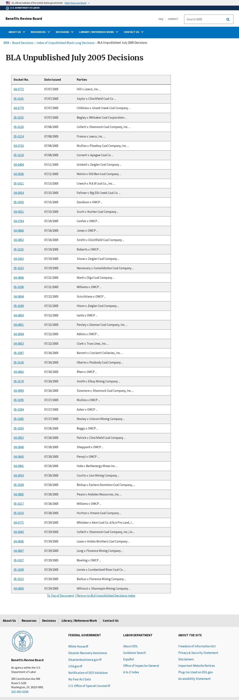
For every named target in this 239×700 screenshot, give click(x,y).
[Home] (22, 641)
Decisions (49, 621)
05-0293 (19, 428)
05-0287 (19, 353)
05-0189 (19, 306)
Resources (29, 621)
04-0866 (19, 230)
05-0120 (19, 127)
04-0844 (19, 296)
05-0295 (19, 400)
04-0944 (19, 334)
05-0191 (19, 99)
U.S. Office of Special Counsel (87, 686)
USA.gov (74, 666)
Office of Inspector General (141, 666)
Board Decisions (22, 43)
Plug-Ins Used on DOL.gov (195, 672)
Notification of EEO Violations (88, 673)
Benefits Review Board (24, 18)
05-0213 (19, 579)
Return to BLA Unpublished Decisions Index (106, 596)
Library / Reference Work (79, 621)
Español (128, 659)
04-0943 (19, 532)
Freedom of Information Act (197, 646)
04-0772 (19, 89)
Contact (173, 19)
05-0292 (19, 202)
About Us (9, 621)
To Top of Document (60, 596)
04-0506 (19, 174)
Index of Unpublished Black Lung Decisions (65, 43)
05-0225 (19, 249)
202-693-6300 (19, 692)
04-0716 (19, 146)
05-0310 (19, 513)
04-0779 (19, 108)
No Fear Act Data (79, 679)
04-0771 (19, 522)
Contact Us (111, 621)
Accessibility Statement (194, 679)
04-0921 (19, 212)
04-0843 (19, 457)
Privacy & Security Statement (198, 653)
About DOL (130, 646)
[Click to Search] (228, 19)
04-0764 (19, 221)
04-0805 (19, 494)
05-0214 (19, 136)
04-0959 (19, 391)
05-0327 (19, 560)
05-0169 (19, 485)
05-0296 (19, 287)
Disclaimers (186, 659)
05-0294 (19, 409)
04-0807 (19, 551)
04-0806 (19, 278)
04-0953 (19, 438)
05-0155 (19, 117)
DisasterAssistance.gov (83, 660)
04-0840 (19, 447)
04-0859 (19, 315)
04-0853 (19, 343)
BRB (6, 43)
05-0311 (19, 183)
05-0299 (19, 570)
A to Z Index (131, 672)
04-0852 (19, 240)
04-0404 (19, 165)
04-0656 (19, 588)
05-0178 (19, 381)
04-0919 (19, 475)
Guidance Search (134, 653)
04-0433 (19, 259)
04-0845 (19, 541)
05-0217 (19, 504)
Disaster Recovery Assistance (87, 653)
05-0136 (19, 362)
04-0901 (19, 466)
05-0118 (19, 155)
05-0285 (19, 419)
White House (77, 646)
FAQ (161, 19)
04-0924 (19, 193)
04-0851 (19, 325)
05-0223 (19, 268)
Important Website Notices (196, 666)
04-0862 (19, 372)
